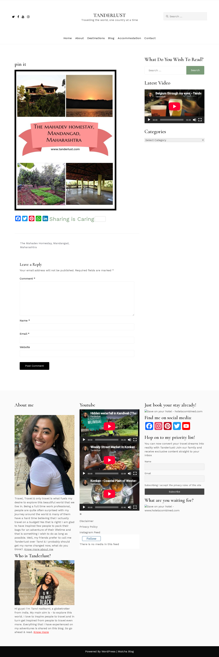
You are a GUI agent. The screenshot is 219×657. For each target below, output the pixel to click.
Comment (27, 278)
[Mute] (194, 119)
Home (67, 38)
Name (25, 320)
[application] (174, 106)
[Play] (149, 119)
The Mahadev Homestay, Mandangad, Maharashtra (44, 245)
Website (25, 347)
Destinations (96, 38)
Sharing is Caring (71, 219)
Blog (111, 38)
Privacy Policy (89, 526)
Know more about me (38, 549)
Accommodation (129, 38)
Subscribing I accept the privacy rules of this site (173, 485)
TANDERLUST (109, 15)
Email (24, 333)
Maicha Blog (126, 651)
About (79, 38)
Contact (150, 38)
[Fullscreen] (200, 119)
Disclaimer (87, 521)
